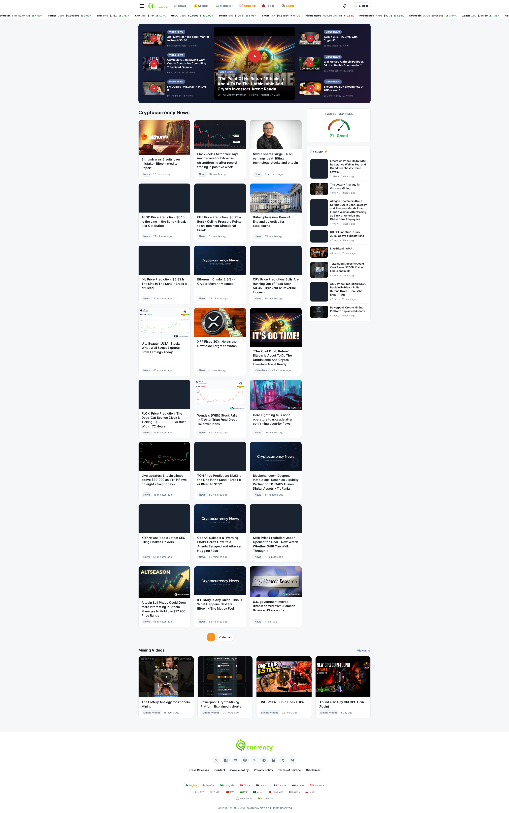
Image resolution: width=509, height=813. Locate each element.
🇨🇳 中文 (230, 792)
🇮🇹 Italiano (294, 792)
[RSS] (254, 760)
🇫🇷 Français (280, 785)
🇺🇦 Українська (265, 798)
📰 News (181, 6)
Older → (224, 637)
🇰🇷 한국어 (215, 792)
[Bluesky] (292, 760)
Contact (219, 770)
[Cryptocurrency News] (158, 6)
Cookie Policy (239, 770)
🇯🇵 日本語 (199, 792)
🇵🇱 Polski (310, 792)
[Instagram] (245, 760)
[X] (216, 760)
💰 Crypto (202, 6)
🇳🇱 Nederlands (244, 798)
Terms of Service (289, 770)
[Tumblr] (283, 760)
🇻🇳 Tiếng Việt (276, 792)
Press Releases (199, 770)
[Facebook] (226, 760)
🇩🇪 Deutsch (262, 785)
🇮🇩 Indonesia (317, 785)
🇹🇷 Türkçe (245, 785)
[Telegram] (264, 760)
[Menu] (141, 6)
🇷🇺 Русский (298, 785)
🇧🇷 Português (227, 785)
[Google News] (235, 760)
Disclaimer (313, 770)
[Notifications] (345, 6)
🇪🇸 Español (208, 785)
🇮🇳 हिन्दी (244, 792)
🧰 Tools (269, 6)
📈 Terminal (247, 6)
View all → (364, 650)
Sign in (363, 5)
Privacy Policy (263, 770)
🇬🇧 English (191, 785)
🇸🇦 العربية (258, 792)
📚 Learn (289, 6)
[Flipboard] (273, 760)
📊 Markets (224, 6)
